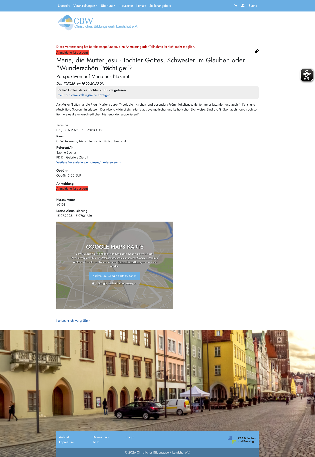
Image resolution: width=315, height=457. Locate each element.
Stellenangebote (160, 5)
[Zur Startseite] (96, 24)
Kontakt (141, 5)
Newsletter (126, 5)
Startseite (64, 5)
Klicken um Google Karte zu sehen (115, 276)
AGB (96, 442)
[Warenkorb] (236, 6)
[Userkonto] (243, 6)
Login (130, 437)
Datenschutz (101, 437)
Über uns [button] (107, 5)
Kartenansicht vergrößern (73, 320)
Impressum (66, 442)
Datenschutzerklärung (130, 262)
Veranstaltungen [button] (84, 5)
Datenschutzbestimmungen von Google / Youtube (129, 258)
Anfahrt (64, 437)
